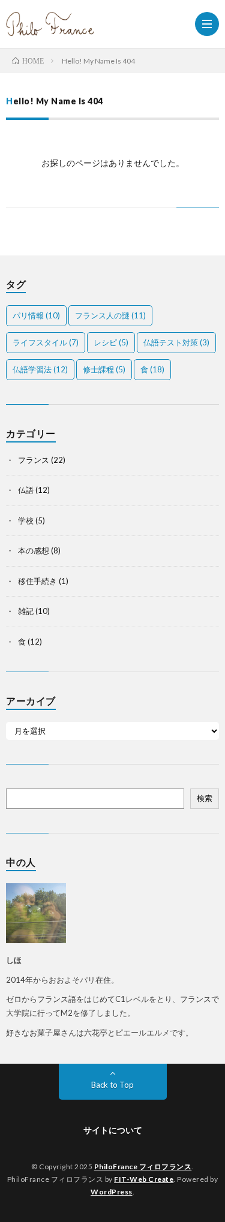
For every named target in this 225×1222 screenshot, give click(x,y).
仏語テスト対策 (176, 342)
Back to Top (112, 1084)
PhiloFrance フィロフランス (143, 1166)
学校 (26, 520)
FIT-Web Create (143, 1179)
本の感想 (33, 550)
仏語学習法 (40, 369)
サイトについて (112, 1130)
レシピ (111, 342)
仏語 (26, 490)
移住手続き (37, 581)
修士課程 (104, 369)
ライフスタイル (46, 342)
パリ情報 (36, 315)
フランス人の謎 (110, 315)
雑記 (26, 611)
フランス (33, 460)
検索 (204, 798)
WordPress (112, 1191)
